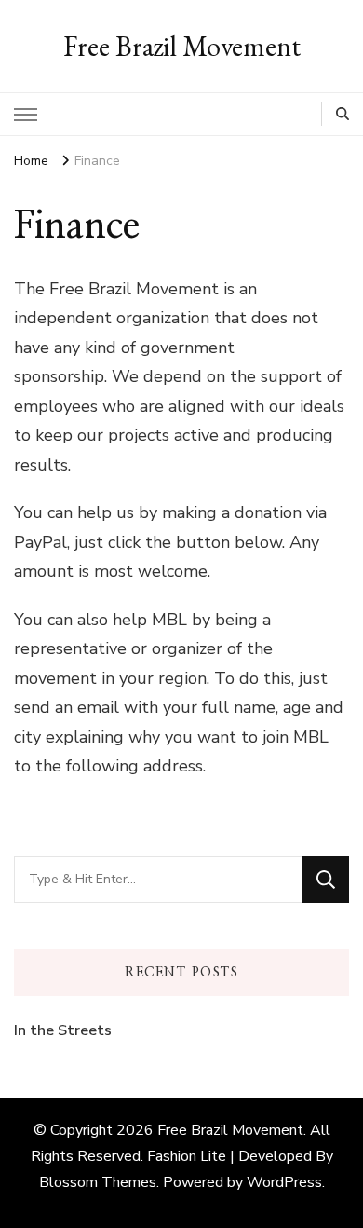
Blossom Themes (97, 1182)
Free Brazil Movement (182, 46)
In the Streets (63, 1030)
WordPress (284, 1182)
